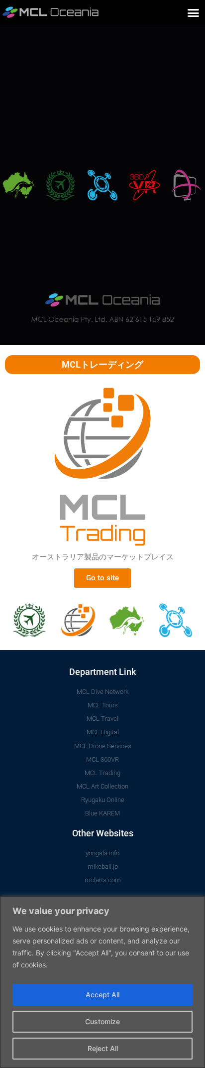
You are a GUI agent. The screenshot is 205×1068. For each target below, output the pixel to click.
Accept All (102, 994)
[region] (102, 982)
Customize (102, 1021)
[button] (193, 12)
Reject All (103, 1048)
